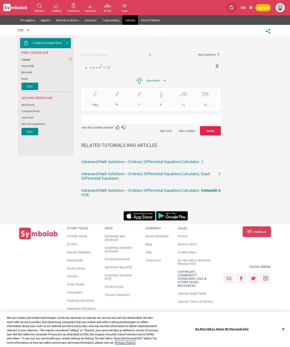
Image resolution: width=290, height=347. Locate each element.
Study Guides (76, 268)
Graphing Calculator (81, 300)
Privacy (183, 236)
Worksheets (75, 260)
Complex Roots (30, 111)
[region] (145, 329)
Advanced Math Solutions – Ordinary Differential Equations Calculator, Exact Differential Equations (145, 176)
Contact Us (153, 260)
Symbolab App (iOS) (118, 267)
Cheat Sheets (76, 284)
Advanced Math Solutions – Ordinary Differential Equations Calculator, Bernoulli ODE (149, 192)
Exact (24, 78)
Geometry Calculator (81, 308)
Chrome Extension (117, 294)
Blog (148, 244)
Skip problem (187, 130)
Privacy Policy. (125, 342)
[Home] (38, 239)
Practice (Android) (117, 259)
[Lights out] (250, 7)
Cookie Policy (187, 252)
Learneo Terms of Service (195, 301)
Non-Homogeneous (33, 123)
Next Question (207, 54)
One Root (27, 117)
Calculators (75, 292)
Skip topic (166, 130)
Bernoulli (26, 72)
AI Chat (72, 244)
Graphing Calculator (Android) (118, 249)
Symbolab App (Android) (115, 237)
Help (148, 252)
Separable (27, 65)
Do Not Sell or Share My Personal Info (194, 261)
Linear (25, 59)
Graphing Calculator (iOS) (118, 276)
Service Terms (187, 244)
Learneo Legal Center (192, 293)
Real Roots (28, 104)
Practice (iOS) (114, 286)
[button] (268, 33)
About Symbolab (157, 236)
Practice (72, 276)
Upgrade (263, 7)
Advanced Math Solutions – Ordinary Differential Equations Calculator (140, 161)
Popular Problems (79, 252)
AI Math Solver (77, 236)
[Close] (283, 329)
